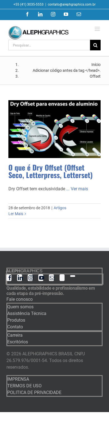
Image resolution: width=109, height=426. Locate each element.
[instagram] (30, 277)
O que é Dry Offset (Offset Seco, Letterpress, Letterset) (50, 171)
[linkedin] (19, 277)
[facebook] (8, 277)
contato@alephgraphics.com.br (72, 4)
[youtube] (40, 277)
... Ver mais (77, 188)
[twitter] (62, 277)
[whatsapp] (72, 276)
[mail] (51, 277)
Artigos (60, 208)
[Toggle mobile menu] (98, 29)
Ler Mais (15, 213)
